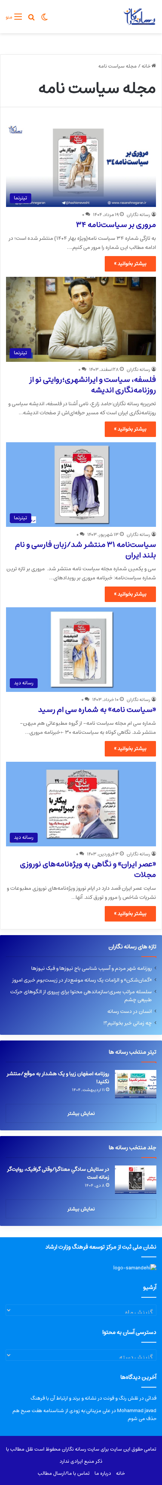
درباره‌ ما (103, 1473)
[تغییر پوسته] (44, 19)
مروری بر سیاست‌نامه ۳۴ (116, 225)
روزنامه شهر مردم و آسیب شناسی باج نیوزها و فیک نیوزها (91, 968)
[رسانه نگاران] (139, 16)
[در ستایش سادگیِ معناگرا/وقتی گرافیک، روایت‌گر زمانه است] (135, 1179)
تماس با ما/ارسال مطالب (64, 1473)
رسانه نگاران (138, 215)
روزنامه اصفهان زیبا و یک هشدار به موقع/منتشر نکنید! (58, 1077)
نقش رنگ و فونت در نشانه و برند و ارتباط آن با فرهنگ (84, 1398)
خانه (146, 66)
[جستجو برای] (31, 19)
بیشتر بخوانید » (130, 263)
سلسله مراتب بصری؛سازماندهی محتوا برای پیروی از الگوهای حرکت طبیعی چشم (81, 995)
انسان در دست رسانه (129, 1011)
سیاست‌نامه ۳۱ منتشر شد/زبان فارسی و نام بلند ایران (85, 550)
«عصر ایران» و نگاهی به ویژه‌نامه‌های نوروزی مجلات (88, 869)
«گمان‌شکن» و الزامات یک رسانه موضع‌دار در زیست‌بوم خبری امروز (82, 980)
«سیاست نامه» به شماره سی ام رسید (97, 709)
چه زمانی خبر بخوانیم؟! (127, 1023)
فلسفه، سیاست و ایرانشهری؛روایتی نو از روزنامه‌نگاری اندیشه (92, 385)
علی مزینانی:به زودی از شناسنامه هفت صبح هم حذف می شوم (84, 1414)
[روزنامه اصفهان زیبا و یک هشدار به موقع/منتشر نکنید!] (135, 1084)
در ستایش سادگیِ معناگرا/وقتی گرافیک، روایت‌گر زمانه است (58, 1173)
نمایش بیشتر (81, 1113)
